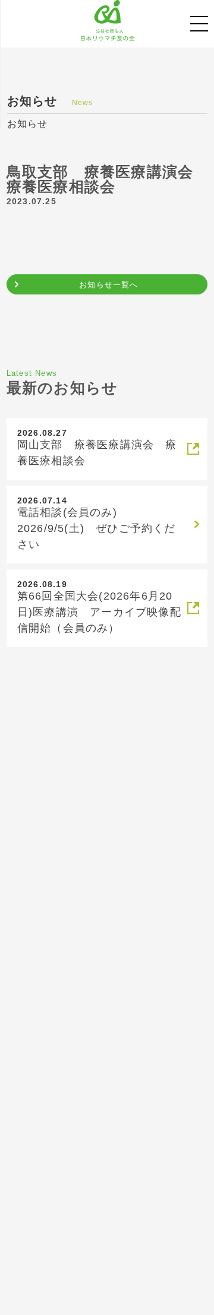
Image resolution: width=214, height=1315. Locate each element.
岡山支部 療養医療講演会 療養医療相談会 (97, 453)
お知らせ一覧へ (108, 284)
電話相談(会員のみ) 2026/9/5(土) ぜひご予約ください (96, 528)
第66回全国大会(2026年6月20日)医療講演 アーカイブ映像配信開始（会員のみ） (99, 612)
